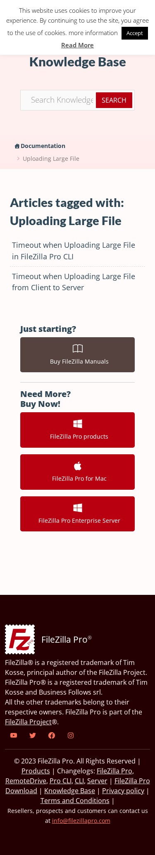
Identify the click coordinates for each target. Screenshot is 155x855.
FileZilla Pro (114, 770)
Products (35, 770)
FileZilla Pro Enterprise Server (77, 520)
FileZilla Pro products (77, 436)
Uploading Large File (51, 158)
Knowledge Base (69, 790)
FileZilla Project (28, 721)
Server (97, 780)
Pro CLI (61, 780)
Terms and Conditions (75, 800)
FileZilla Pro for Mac (78, 478)
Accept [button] (134, 33)
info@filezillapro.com (81, 820)
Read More (77, 45)
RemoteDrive (25, 780)
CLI (79, 780)
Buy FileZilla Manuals (78, 361)
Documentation (43, 146)
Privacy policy (123, 790)
